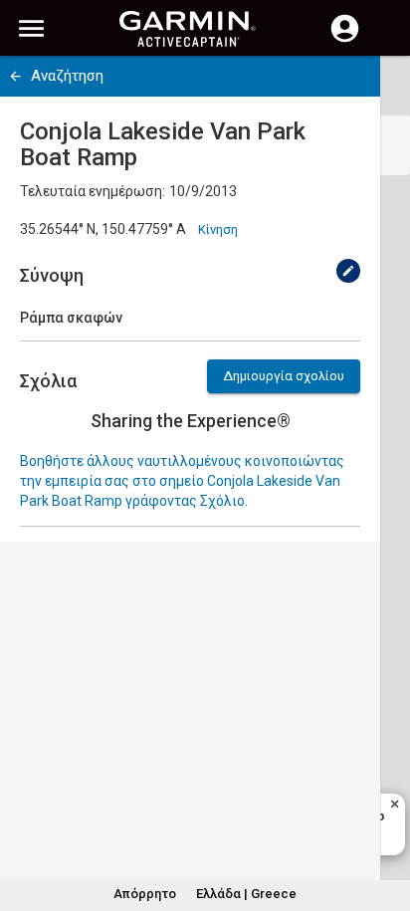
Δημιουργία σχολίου (283, 375)
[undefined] (348, 271)
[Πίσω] (15, 76)
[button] (385, 820)
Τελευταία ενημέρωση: (92, 191)
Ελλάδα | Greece (246, 893)
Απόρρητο (144, 893)
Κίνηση (218, 229)
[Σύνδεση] (344, 40)
